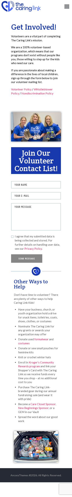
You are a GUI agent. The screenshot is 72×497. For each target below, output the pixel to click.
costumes (24, 343)
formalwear (41, 339)
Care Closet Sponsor (43, 404)
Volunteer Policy (21, 89)
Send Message (26, 258)
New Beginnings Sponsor (33, 408)
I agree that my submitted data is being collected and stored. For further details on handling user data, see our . (37, 242)
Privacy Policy (33, 248)
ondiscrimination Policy (38, 93)
